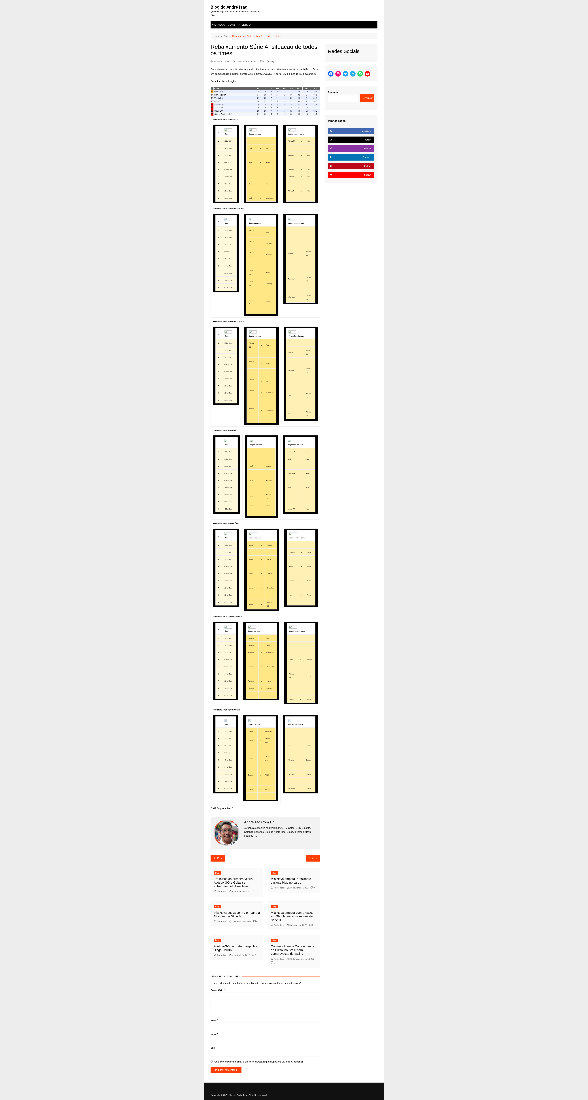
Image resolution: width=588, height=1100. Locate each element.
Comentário (218, 990)
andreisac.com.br (221, 61)
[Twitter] (345, 74)
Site (213, 1047)
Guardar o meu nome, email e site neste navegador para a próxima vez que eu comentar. (258, 1061)
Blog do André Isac (229, 7)
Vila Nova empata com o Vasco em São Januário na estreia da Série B (292, 916)
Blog (272, 61)
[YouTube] (367, 74)
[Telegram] (353, 74)
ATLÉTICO (245, 24)
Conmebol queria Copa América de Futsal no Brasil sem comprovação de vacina (292, 950)
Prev (219, 858)
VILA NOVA (218, 24)
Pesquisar (333, 92)
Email (214, 1034)
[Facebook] (331, 74)
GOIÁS (232, 24)
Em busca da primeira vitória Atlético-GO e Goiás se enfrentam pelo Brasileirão (233, 882)
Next (311, 858)
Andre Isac (222, 891)
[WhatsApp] (360, 74)
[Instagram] (338, 74)
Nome (214, 1020)
